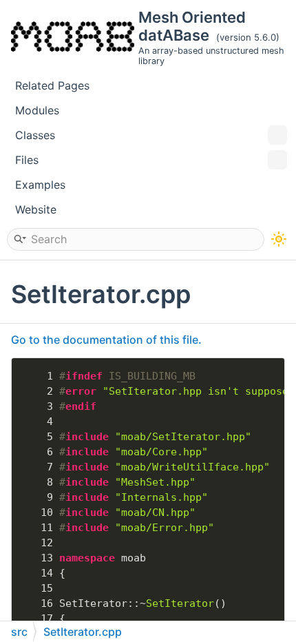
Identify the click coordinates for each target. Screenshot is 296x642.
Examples (40, 184)
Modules (37, 110)
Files (27, 160)
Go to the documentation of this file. (106, 339)
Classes (35, 135)
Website (35, 209)
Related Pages (52, 85)
